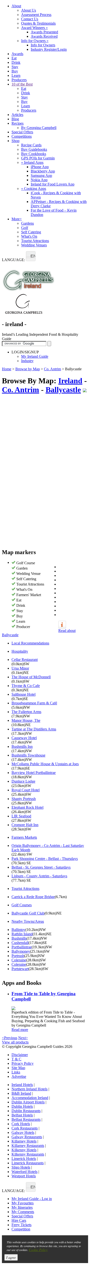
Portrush (18, 956)
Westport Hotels (24, 1176)
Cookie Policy (38, 1249)
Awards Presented (44, 32)
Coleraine (19, 960)
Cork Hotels (21, 1124)
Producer (23, 627)
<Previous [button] (9, 1038)
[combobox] (31, 256)
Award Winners (34, 28)
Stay (15, 67)
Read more (20, 1030)
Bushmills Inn (22, 746)
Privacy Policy (23, 1063)
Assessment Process (36, 15)
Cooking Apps (33, 188)
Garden (22, 568)
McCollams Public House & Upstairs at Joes (45, 764)
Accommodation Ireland (30, 1098)
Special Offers (22, 132)
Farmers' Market (28, 595)
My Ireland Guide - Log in (32, 1199)
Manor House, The (26, 720)
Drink (16, 62)
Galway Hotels (23, 1132)
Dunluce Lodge (23, 781)
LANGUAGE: (13, 260)
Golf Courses (22, 905)
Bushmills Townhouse (28, 755)
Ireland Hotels (22, 1085)
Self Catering (31, 232)
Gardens (27, 223)
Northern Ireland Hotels (30, 1089)
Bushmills (19, 938)
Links (16, 1072)
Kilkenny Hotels (24, 1150)
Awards (17, 54)
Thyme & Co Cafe (26, 686)
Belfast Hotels (22, 1115)
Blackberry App (43, 171)
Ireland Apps (32, 162)
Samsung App (41, 175)
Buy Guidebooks (34, 149)
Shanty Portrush (24, 799)
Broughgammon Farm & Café (34, 703)
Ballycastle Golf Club (28, 913)
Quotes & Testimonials (38, 23)
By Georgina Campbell (38, 128)
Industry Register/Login (49, 49)
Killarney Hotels (24, 1141)
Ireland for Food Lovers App (52, 184)
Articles (17, 115)
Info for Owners (34, 41)
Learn (16, 75)
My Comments (23, 1212)
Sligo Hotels (21, 1167)
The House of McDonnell (31, 677)
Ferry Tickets (21, 1225)
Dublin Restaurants (26, 1111)
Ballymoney (21, 951)
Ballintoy (18, 930)
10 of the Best (22, 84)
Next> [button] (23, 1038)
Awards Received (44, 36)
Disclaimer (20, 1055)
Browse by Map (27, 369)
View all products (15, 1042)
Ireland (70, 380)
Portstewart (20, 969)
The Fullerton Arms (26, 712)
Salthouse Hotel (24, 694)
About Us (28, 10)
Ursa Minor (20, 668)
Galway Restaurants (27, 1137)
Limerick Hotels (24, 1159)
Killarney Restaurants (28, 1146)
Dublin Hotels (22, 1106)
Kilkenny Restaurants (28, 1154)
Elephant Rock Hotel (27, 807)
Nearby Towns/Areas (28, 921)
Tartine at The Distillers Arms (34, 729)
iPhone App (40, 167)
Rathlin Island (22, 934)
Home (6, 369)
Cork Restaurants (25, 1128)
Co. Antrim (52, 369)
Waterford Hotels (24, 1172)
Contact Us (29, 19)
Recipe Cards (31, 145)
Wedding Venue (28, 574)
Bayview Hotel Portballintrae (34, 773)
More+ (17, 219)
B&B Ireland (21, 1093)
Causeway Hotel (24, 738)
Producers (19, 80)
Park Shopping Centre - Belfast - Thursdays (45, 859)
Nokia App (39, 180)
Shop (15, 141)
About (16, 6)
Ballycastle (63, 389)
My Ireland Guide (34, 356)
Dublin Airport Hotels (28, 1102)
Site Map (18, 1068)
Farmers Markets (24, 837)
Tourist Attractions (35, 241)
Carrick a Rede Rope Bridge (33, 897)
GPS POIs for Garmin (38, 158)
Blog (15, 119)
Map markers (19, 552)
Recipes (18, 123)
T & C (16, 1059)
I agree (11, 1257)
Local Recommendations (30, 643)
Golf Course (25, 563)
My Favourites (23, 1203)
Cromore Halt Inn (25, 825)
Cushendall (20, 943)
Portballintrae (22, 947)
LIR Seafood (21, 816)
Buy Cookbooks (33, 154)
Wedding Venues (34, 245)
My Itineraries (22, 1207)
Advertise (19, 1076)
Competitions (22, 136)
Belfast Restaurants (26, 1119)
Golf (24, 228)
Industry (27, 361)
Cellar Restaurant (25, 660)
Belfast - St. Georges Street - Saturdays (41, 867)
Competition (21, 1229)
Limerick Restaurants (28, 1163)
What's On (29, 236)
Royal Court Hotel (26, 790)
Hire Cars (19, 1220)
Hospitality (20, 651)
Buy (15, 71)
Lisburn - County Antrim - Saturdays (39, 876)
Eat (14, 58)
